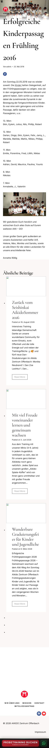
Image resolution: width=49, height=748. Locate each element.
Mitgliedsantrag (25, 706)
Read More (21, 378)
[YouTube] (44, 713)
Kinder (18, 85)
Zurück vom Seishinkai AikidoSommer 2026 (25, 310)
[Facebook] (5, 74)
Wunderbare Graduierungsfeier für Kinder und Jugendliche (25, 537)
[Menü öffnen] (43, 9)
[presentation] (26, 286)
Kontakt (39, 703)
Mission (27, 703)
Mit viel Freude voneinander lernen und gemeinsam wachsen (24, 425)
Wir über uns (12, 703)
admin (8, 67)
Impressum (40, 732)
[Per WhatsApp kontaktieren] (43, 743)
